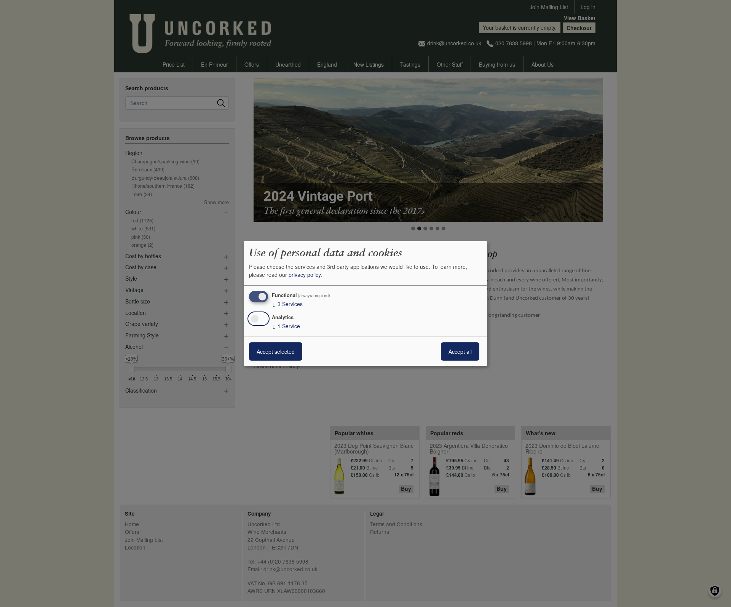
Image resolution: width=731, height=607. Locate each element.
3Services (287, 304)
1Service (286, 326)
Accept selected (276, 351)
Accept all (460, 351)
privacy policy (305, 274)
